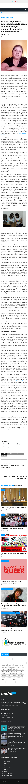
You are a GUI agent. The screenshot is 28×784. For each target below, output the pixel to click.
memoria (21, 673)
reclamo (9, 679)
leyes (12, 671)
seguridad (20, 679)
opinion (20, 675)
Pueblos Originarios (17, 677)
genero (16, 453)
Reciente (3, 722)
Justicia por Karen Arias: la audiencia (12, 528)
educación (4, 665)
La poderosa (6, 769)
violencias (4, 455)
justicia (21, 453)
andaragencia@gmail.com (7, 717)
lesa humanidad (5, 671)
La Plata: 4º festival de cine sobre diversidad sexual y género (11, 582)
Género (7, 17)
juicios (23, 667)
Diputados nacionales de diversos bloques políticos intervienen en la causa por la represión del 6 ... (17, 735)
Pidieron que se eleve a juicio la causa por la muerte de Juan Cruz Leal (16, 742)
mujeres (4, 675)
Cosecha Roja (7, 767)
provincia (9, 677)
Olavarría (14, 675)
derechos (4, 663)
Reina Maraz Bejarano (21, 381)
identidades (4, 667)
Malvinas (17, 613)
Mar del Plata (5, 673)
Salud (14, 679)
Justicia (11, 17)
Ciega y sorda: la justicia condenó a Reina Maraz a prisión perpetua (13, 508)
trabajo (13, 681)
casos (15, 659)
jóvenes (9, 669)
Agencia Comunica (8, 773)
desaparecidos (22, 663)
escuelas (11, 665)
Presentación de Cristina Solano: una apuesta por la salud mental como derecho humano (16, 727)
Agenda (3, 561)
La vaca (5, 771)
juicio (18, 667)
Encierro (3, 17)
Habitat (21, 665)
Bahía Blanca (10, 453)
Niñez (9, 675)
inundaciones (12, 667)
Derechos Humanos (12, 663)
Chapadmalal (21, 659)
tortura (7, 681)
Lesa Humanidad (12, 613)
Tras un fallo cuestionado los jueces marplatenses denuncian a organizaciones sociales (13, 605)
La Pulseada (6, 763)
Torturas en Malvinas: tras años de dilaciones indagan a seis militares (11, 629)
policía (3, 677)
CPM (2, 589)
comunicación (9, 661)
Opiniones (11, 589)
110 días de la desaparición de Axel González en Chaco (17, 749)
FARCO (5, 765)
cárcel (19, 661)
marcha (21, 671)
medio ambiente (13, 673)
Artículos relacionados (7, 485)
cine (3, 661)
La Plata (21, 669)
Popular (9, 722)
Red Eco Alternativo (8, 775)
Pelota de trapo (7, 761)
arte (3, 659)
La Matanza (15, 669)
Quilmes (4, 679)
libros (17, 671)
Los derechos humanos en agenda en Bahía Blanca (13, 554)
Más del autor (18, 485)
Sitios (3, 681)
